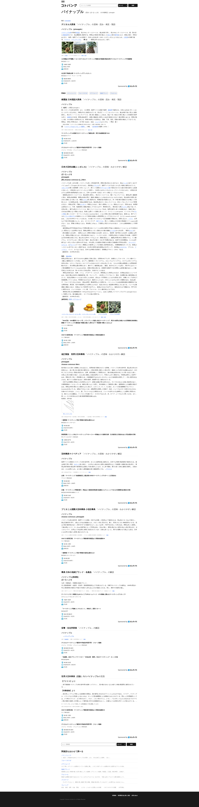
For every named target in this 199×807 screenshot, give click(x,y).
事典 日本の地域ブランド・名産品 (76, 572)
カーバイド (132, 242)
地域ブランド (104, 93)
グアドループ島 (105, 188)
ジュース (98, 122)
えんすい (83, 204)
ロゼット (77, 464)
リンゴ (125, 183)
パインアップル (76, 39)
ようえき (113, 230)
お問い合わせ (135, 795)
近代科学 (95, 126)
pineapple (68, 20)
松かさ (110, 35)
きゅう (131, 230)
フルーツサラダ (83, 93)
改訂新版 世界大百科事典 (73, 354)
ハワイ (131, 218)
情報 (82, 55)
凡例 (85, 55)
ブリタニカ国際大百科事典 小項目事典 (78, 509)
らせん (85, 199)
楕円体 (117, 35)
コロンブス (64, 188)
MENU (63, 1)
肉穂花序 (65, 35)
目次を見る (69, 256)
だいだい (124, 207)
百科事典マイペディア (71, 454)
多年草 (77, 32)
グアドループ (93, 93)
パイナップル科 (66, 32)
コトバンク (69, 5)
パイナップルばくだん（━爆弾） (75, 126)
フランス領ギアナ (69, 216)
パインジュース (71, 93)
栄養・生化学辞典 (69, 628)
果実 (70, 299)
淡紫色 (69, 117)
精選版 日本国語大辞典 (71, 99)
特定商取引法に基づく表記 (124, 795)
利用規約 (114, 795)
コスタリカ (122, 247)
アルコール (113, 93)
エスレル (64, 245)
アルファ (72, 245)
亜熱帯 (110, 110)
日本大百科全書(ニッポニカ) (73, 167)
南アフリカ (99, 221)
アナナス (67, 39)
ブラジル (96, 185)
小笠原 (126, 37)
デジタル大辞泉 (68, 24)
